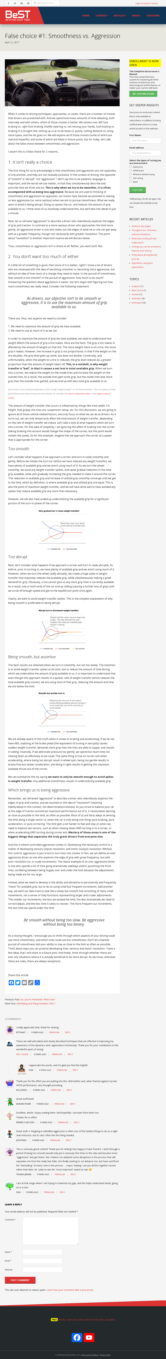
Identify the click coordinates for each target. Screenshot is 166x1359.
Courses (101, 15)
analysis (135, 286)
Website (8, 1269)
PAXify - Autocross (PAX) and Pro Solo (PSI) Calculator (86, 1319)
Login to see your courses (146, 3)
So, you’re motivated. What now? (38, 999)
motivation (137, 298)
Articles (119, 15)
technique (137, 302)
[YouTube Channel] (89, 1339)
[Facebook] (77, 1339)
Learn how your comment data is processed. (70, 1289)
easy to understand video (79, 393)
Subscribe (153, 15)
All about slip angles (141, 226)
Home (85, 15)
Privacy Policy (105, 1354)
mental (135, 294)
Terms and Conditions (90, 1354)
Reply (67, 1032)
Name (8, 1252)
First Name (135, 135)
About (136, 15)
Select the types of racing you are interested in (145, 162)
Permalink (54, 1032)
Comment (10, 1219)
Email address (136, 147)
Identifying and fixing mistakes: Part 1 (36, 1003)
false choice (137, 290)
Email (8, 1260)
